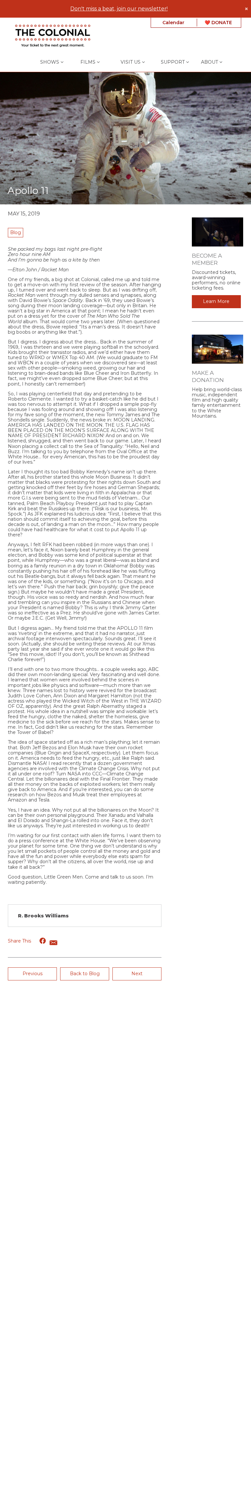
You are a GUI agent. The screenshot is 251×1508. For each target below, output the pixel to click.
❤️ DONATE (218, 22)
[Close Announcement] (246, 9)
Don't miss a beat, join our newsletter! (119, 9)
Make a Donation (208, 376)
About (210, 62)
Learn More (216, 301)
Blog (15, 232)
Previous (32, 973)
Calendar (173, 22)
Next (136, 973)
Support (173, 62)
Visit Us (131, 62)
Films (88, 62)
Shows (50, 62)
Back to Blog (85, 973)
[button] (43, 941)
